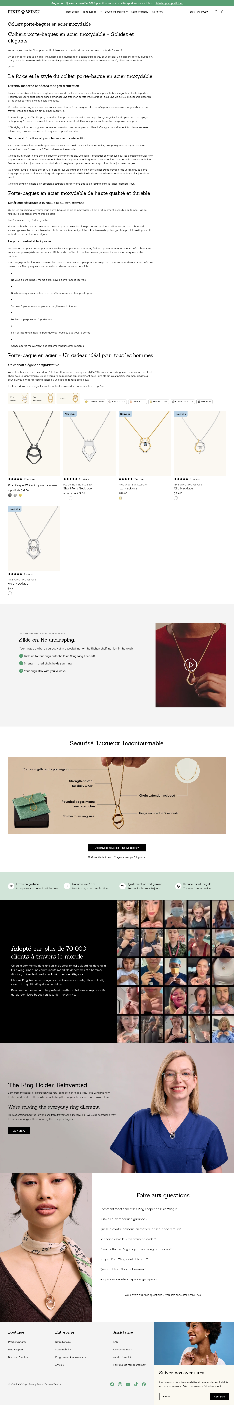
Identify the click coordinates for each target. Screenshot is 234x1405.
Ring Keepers (15, 1349)
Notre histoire (63, 1341)
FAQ (198, 1295)
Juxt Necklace (128, 488)
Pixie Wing (21, 1384)
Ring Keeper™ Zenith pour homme (32, 485)
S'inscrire (219, 1396)
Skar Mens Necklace (77, 488)
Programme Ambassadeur (70, 1357)
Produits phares (17, 1341)
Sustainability (63, 1349)
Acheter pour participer (169, 3)
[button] (92, 11)
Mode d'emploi (122, 1357)
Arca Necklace (18, 583)
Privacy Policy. (36, 1384)
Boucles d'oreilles (18, 1357)
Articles (59, 1364)
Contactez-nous (122, 1349)
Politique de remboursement (129, 1364)
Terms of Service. (53, 1384)
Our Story (19, 1131)
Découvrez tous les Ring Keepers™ (117, 848)
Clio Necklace (183, 488)
